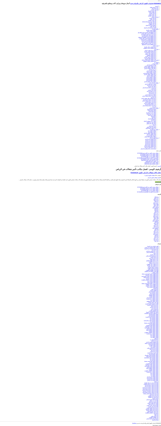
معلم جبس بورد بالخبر (153, 400)
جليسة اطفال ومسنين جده (152, 281)
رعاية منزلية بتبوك (154, 306)
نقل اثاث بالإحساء (152, 23)
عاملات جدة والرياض (154, 129)
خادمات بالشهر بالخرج (153, 296)
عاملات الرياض (155, 63)
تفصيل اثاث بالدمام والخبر (153, 269)
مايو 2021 (156, 229)
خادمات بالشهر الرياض (151, 72)
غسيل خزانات (155, 45)
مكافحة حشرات (155, 28)
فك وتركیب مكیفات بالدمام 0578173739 (150, 60)
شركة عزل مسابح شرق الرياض (149, 99)
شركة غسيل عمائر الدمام (150, 52)
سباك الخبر (153, 117)
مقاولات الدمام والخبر (153, 108)
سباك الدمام (153, 116)
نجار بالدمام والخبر (154, 416)
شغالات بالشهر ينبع (154, 337)
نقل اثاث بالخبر (153, 19)
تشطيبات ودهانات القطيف (153, 267)
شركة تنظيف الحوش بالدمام (150, 51)
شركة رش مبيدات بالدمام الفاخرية (149, 34)
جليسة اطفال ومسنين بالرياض (152, 278)
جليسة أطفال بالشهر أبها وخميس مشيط (150, 273)
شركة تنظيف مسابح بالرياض (150, 146)
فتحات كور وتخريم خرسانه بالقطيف (151, 384)
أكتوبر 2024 (156, 218)
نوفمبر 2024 (156, 217)
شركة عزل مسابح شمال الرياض (149, 105)
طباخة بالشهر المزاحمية (153, 344)
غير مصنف (156, 381)
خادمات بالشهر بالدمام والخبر (152, 297)
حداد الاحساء (155, 288)
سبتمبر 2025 (155, 206)
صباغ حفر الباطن (152, 125)
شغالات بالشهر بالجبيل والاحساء (151, 326)
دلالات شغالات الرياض (151, 75)
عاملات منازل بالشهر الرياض (150, 81)
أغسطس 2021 (155, 228)
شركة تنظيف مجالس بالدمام (150, 57)
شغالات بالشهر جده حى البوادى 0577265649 (149, 154)
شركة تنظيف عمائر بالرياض (150, 145)
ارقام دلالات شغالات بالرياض (150, 68)
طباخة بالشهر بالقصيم (153, 345)
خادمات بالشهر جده (154, 300)
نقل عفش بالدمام (154, 9)
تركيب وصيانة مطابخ (154, 7)
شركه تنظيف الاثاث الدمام (150, 58)
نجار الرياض (153, 88)
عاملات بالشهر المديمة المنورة (152, 363)
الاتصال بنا (156, 62)
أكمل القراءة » (158, 182)
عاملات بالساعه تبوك (154, 358)
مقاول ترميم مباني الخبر (153, 404)
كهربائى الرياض (155, 398)
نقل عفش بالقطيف (152, 15)
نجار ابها (154, 124)
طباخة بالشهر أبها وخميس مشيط (151, 343)
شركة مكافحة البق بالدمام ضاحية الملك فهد (147, 32)
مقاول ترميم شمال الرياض (150, 84)
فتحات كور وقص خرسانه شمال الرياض (150, 390)
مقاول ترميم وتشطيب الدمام (150, 121)
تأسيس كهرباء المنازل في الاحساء (151, 248)
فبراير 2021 (156, 232)
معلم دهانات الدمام (152, 118)
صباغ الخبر (156, 338)
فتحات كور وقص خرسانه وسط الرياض (150, 392)
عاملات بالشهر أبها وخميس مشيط (151, 361)
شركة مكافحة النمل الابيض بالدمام (149, 40)
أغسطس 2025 (155, 207)
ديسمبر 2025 (155, 202)
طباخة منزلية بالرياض (153, 349)
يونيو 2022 (156, 224)
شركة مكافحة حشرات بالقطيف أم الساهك (147, 37)
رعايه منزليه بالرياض (154, 307)
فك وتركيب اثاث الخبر (153, 394)
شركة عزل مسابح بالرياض (150, 102)
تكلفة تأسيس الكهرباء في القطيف (151, 271)
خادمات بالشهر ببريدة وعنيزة (152, 299)
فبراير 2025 (156, 214)
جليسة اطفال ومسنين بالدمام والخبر (150, 277)
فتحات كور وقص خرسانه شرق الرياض (150, 388)
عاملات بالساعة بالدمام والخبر (152, 356)
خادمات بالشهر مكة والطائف (152, 301)
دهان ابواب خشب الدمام (153, 302)
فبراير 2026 (156, 200)
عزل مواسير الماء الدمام (151, 128)
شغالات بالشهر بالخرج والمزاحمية (151, 327)
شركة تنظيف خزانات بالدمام (150, 46)
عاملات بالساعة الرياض (153, 354)
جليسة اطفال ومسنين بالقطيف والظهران (149, 279)
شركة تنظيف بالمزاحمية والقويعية (151, 313)
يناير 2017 (156, 241)
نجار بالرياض (153, 97)
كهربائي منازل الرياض (151, 85)
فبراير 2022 (156, 226)
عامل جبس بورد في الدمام (152, 352)
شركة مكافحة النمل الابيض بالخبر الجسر (147, 38)
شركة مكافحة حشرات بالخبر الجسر (148, 33)
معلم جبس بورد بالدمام (153, 401)
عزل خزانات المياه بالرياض (150, 104)
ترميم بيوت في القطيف (153, 261)
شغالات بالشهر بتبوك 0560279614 (151, 162)
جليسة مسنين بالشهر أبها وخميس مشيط (150, 283)
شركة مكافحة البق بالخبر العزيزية (149, 42)
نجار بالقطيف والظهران (153, 417)
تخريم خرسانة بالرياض (151, 91)
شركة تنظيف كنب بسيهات (150, 54)
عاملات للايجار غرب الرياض (152, 380)
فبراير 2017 (156, 240)
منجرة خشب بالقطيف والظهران (151, 412)
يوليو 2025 (156, 208)
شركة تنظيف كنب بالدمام (150, 56)
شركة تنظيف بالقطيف (151, 55)
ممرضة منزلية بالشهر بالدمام (152, 410)
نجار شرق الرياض (152, 93)
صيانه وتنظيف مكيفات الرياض (152, 342)
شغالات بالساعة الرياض (151, 78)
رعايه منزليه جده (154, 308)
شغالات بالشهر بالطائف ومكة (152, 330)
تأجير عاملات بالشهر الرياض (150, 66)
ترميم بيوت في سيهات (153, 263)
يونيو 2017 (156, 236)
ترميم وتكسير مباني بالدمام (152, 265)
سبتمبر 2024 (155, 219)
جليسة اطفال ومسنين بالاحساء (152, 275)
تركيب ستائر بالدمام (154, 254)
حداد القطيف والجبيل (154, 290)
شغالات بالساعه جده (154, 321)
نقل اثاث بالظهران (152, 24)
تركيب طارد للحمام (154, 257)
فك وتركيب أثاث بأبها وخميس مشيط (150, 393)
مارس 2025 (156, 213)
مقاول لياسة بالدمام (152, 110)
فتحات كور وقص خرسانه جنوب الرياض (150, 387)
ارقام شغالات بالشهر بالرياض (150, 67)
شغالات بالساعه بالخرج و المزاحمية (151, 320)
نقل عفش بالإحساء (152, 11)
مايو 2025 (156, 211)
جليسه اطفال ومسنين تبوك (152, 287)
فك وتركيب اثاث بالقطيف (153, 396)
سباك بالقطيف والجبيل (153, 310)
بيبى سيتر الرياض (152, 69)
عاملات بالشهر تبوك (154, 373)
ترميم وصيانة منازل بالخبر (153, 266)
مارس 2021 (156, 231)
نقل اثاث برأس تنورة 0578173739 (149, 21)
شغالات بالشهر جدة (152, 130)
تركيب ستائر (155, 253)
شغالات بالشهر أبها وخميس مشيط (151, 322)
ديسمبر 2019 (155, 234)
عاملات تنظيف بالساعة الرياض (149, 73)
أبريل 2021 (156, 230)
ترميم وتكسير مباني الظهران (152, 264)
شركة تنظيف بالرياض (154, 137)
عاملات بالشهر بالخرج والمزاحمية (151, 366)
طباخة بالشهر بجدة (154, 346)
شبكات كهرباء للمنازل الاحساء (152, 312)
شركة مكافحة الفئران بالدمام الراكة (148, 39)
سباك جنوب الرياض (152, 86)
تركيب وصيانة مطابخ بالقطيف (152, 260)
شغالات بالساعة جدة (154, 319)
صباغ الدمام (153, 119)
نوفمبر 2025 (156, 204)
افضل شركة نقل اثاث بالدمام (150, 27)
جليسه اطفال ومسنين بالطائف (152, 284)
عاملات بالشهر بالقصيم (153, 369)
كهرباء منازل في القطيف (153, 397)
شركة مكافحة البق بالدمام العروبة (149, 36)
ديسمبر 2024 (155, 216)
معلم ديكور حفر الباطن (151, 123)
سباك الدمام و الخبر (154, 309)
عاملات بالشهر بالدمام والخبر (152, 367)
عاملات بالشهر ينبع (154, 375)
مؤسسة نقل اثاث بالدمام (151, 25)
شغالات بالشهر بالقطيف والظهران (151, 332)
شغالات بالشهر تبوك (154, 334)
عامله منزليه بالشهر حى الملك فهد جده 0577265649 (147, 157)
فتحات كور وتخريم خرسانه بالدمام (151, 382)
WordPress (134, 423)
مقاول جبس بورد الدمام (151, 112)
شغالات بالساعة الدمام (153, 314)
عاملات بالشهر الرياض (153, 362)
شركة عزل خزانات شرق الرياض (149, 87)
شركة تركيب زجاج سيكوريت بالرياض (148, 148)
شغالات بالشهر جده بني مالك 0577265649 (149, 156)
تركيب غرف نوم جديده (153, 258)
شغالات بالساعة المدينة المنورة (152, 316)
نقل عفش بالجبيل (152, 12)
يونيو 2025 (156, 210)
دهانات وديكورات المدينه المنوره (151, 303)
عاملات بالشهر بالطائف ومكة (152, 368)
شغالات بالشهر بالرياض (151, 70)
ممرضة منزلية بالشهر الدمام (152, 407)
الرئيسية (156, 6)
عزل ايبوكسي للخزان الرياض (150, 103)
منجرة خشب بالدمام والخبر (152, 411)
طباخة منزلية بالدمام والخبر (152, 348)
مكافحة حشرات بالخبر (151, 31)
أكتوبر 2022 (156, 223)
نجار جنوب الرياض (152, 92)
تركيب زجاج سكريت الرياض (150, 147)
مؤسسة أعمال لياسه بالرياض (152, 399)
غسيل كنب (156, 49)
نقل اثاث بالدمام (152, 18)
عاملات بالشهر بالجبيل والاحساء (151, 364)
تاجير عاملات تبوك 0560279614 (152, 161)
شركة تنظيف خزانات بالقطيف (149, 48)
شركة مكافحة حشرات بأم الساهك (149, 44)
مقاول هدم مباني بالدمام (153, 406)
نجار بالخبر (156, 415)
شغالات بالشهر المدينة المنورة (152, 325)
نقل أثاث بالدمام (152, 13)
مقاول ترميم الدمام (152, 115)
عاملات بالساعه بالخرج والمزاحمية (151, 357)
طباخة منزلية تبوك (154, 350)
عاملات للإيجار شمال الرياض (152, 378)
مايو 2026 (156, 196)
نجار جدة (154, 106)
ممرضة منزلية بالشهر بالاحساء (152, 409)
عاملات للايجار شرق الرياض (152, 379)
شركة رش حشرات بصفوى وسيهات (148, 43)
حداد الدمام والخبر (154, 289)
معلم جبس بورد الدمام (151, 114)
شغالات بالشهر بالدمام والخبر (152, 328)
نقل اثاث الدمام (155, 419)
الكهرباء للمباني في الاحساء (152, 246)
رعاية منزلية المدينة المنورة (152, 305)
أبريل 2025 (156, 212)
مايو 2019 (156, 235)
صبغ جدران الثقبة (154, 340)
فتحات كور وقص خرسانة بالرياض (151, 385)
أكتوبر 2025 (156, 205)
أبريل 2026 (156, 198)
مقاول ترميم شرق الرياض (150, 94)
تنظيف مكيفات (155, 272)
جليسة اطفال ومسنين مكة (152, 282)
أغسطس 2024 (155, 220)
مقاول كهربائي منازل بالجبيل (152, 405)
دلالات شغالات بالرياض (151, 134)
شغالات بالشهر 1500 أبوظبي (150, 136)
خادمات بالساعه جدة (154, 293)
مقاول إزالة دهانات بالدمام (153, 403)
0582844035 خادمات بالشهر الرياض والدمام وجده (145, 3)
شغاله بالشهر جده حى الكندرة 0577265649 (149, 159)
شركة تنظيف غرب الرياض (150, 140)
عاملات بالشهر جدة (152, 131)
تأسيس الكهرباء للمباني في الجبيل (151, 247)
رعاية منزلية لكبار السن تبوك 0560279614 (149, 160)
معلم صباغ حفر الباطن (151, 127)
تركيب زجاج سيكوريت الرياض (152, 251)
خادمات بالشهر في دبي (151, 135)
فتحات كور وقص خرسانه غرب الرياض (150, 391)
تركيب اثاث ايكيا (155, 8)
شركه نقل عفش (155, 17)
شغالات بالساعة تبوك (154, 318)
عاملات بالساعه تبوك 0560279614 (151, 163)
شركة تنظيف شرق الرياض (150, 139)
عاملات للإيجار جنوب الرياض (152, 376)
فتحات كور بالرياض (152, 90)
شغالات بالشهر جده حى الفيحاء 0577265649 (149, 155)
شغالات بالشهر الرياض (151, 64)
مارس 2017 (156, 238)
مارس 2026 (156, 199)
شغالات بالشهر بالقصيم (153, 331)
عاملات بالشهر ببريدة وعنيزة (152, 372)
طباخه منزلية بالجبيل (154, 351)
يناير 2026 (156, 201)
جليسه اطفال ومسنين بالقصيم (152, 285)
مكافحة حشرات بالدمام (151, 30)
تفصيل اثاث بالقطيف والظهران (152, 270)
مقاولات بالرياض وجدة (153, 82)
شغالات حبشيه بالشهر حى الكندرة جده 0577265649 (147, 153)
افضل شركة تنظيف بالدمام (150, 50)
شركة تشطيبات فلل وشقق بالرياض (148, 98)
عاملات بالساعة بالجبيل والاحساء (151, 355)
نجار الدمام (156, 413)
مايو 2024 (156, 222)
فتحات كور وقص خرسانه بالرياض (151, 386)
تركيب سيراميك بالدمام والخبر (152, 255)
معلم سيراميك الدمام (151, 109)
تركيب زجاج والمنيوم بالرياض (152, 252)
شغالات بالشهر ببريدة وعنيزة (152, 333)
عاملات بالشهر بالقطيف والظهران (151, 370)
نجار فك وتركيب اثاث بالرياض (152, 418)
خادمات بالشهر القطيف (153, 295)
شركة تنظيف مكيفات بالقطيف (149, 61)
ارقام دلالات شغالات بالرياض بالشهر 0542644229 (146, 172)
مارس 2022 (156, 225)
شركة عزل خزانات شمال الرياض (149, 96)
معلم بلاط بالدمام (152, 111)
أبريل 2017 (156, 237)
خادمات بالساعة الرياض (153, 291)
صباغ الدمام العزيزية (154, 339)
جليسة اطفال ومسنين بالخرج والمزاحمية (150, 276)
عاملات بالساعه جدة (154, 360)
